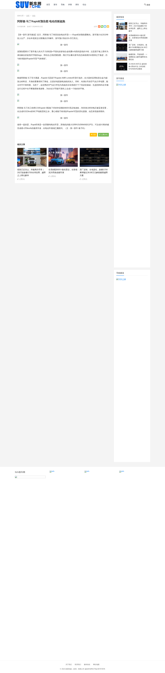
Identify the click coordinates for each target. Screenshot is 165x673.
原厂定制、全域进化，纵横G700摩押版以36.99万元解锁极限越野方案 (94, 172)
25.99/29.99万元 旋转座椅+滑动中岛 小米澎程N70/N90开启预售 (138, 66)
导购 (63, 5)
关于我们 (69, 664)
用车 (77, 5)
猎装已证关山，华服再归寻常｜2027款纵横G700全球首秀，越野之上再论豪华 (31, 172)
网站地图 (96, 664)
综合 (84, 5)
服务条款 (87, 664)
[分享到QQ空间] (108, 26)
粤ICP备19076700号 (98, 669)
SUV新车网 (21, 26)
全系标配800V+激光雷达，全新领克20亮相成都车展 (138, 37)
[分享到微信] (102, 26)
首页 (48, 5)
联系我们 (78, 664)
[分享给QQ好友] (105, 26)
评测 (70, 5)
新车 (55, 5)
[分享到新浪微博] (99, 26)
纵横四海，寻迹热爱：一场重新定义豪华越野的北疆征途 (138, 56)
